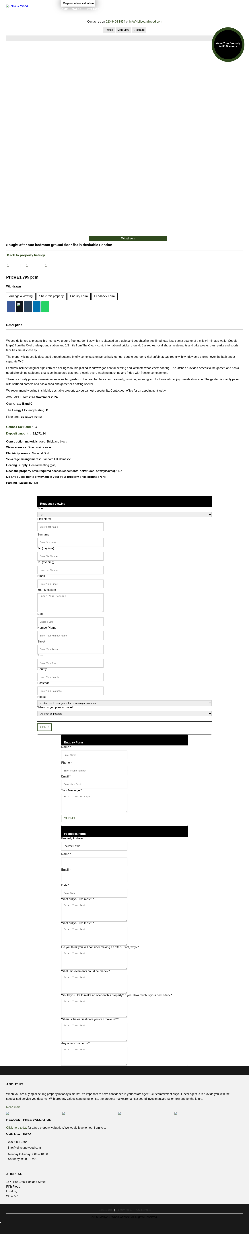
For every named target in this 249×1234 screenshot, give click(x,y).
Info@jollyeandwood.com (145, 21)
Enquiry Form (79, 296)
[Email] (28, 306)
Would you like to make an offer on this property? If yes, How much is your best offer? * (116, 995)
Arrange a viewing (21, 296)
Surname (43, 534)
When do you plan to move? (55, 707)
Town (40, 655)
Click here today (16, 1127)
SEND (44, 727)
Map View (123, 29)
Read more (13, 1107)
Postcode (43, 683)
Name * (66, 747)
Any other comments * (75, 1043)
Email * (66, 776)
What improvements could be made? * (85, 971)
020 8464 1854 (115, 21)
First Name (44, 518)
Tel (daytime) (45, 548)
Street (41, 641)
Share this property (51, 296)
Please (41, 696)
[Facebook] (11, 306)
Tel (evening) (45, 562)
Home (63, 9)
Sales (76, 9)
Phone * (66, 762)
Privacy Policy (124, 1210)
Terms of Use (105, 1210)
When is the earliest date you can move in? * (89, 1019)
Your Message (46, 589)
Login (239, 8)
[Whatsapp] (45, 306)
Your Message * (71, 790)
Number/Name (46, 627)
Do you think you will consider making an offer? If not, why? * (100, 947)
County (42, 669)
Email (41, 576)
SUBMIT (69, 818)
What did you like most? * (77, 899)
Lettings (92, 9)
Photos (109, 29)
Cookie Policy (143, 1210)
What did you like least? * (77, 923)
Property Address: (72, 838)
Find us (109, 9)
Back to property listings (26, 255)
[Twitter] (19, 306)
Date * (65, 885)
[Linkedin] (36, 306)
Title (40, 508)
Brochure (139, 29)
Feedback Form (104, 296)
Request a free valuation (78, 3)
